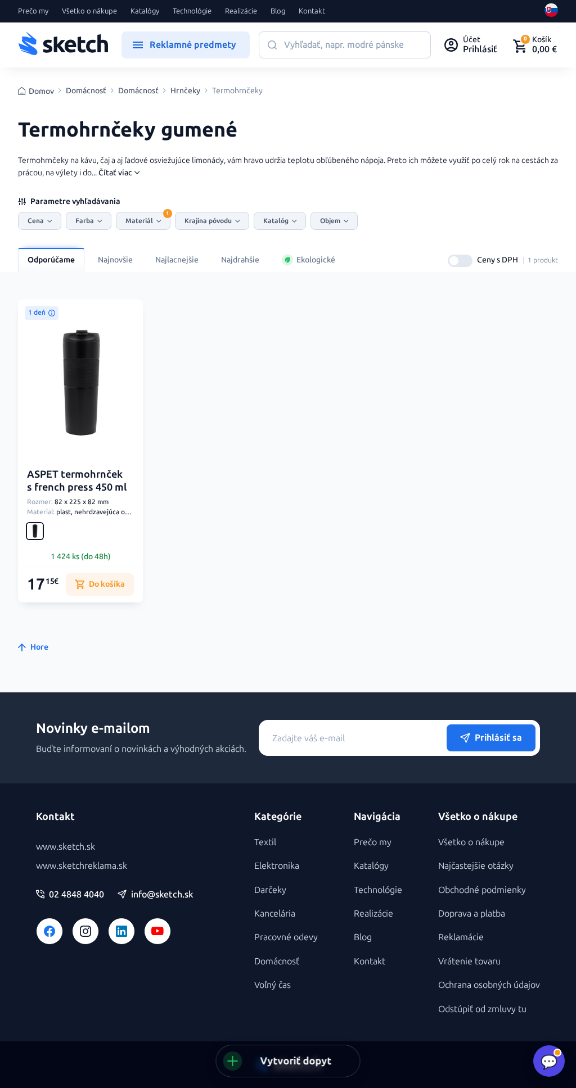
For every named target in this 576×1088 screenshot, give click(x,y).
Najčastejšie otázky (476, 865)
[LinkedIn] (121, 931)
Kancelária (274, 913)
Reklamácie (461, 937)
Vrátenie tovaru (469, 961)
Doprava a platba (471, 913)
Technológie (192, 11)
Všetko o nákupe (89, 11)
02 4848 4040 (76, 895)
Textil (265, 842)
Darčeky (270, 890)
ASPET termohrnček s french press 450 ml (77, 480)
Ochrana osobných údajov (489, 985)
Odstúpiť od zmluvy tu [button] (482, 1009)
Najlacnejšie (177, 260)
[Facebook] (49, 931)
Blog (278, 11)
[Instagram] (85, 931)
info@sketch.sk (162, 895)
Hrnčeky (185, 91)
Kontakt (312, 11)
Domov (41, 91)
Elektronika (276, 865)
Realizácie (241, 11)
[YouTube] (157, 931)
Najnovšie (115, 260)
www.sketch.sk (65, 846)
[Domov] (63, 45)
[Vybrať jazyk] (551, 11)
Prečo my (33, 11)
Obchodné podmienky (482, 890)
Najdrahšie (240, 260)
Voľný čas (272, 985)
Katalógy (144, 11)
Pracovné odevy (286, 937)
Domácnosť (86, 91)
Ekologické (315, 260)
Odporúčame (51, 260)
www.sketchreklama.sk (81, 865)
